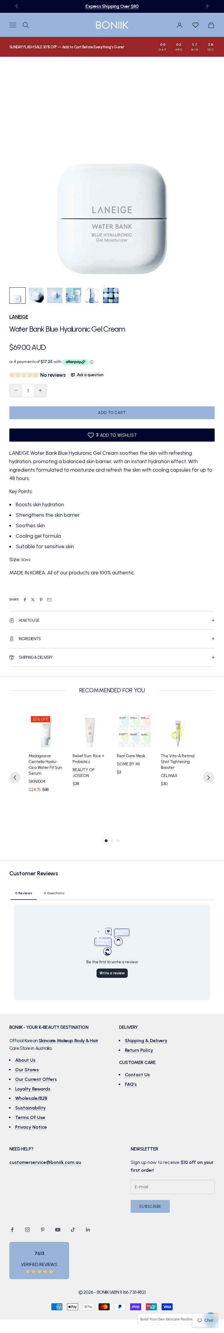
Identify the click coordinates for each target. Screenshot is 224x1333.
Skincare (46, 1040)
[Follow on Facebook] (12, 1230)
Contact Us (137, 1074)
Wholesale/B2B (31, 1098)
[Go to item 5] (92, 295)
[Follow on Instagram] (27, 1230)
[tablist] (112, 893)
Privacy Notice (31, 1127)
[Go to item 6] (111, 295)
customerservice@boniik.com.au (45, 1162)
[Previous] (14, 777)
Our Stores (27, 1069)
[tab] (23, 893)
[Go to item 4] (73, 295)
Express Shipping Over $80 (111, 6)
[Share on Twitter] (33, 599)
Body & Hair (86, 1040)
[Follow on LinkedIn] (88, 1230)
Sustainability (30, 1108)
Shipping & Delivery (146, 1040)
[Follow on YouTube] (58, 1230)
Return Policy (139, 1050)
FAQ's (131, 1084)
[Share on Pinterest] (41, 599)
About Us (25, 1060)
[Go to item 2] (36, 295)
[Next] (208, 777)
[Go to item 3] (55, 295)
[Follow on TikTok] (73, 1230)
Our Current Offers (36, 1079)
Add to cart (112, 412)
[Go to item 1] (17, 295)
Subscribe (150, 1206)
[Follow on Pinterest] (43, 1230)
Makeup (65, 1040)
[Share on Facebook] (24, 599)
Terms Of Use (30, 1117)
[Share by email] (49, 599)
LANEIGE (18, 317)
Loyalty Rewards (32, 1089)
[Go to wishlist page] (195, 25)
